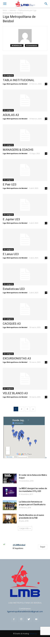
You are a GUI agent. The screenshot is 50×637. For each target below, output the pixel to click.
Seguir (42, 547)
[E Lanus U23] (25, 240)
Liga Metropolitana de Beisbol (15, 84)
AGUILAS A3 (11, 115)
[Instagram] (21, 619)
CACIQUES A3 (12, 323)
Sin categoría (8, 75)
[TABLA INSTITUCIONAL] (25, 66)
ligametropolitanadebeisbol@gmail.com (25, 611)
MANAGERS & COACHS (18, 149)
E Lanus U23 (11, 254)
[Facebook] (14, 619)
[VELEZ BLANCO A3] (25, 379)
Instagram (8, 537)
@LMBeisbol (19, 545)
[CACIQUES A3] (25, 309)
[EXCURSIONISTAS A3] (25, 344)
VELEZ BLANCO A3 (15, 393)
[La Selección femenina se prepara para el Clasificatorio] (10, 505)
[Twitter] (29, 619)
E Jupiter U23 (11, 219)
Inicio (5, 10)
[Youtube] (36, 619)
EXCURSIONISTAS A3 (17, 358)
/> (46, 458)
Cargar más (24, 528)
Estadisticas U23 (14, 289)
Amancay (33, 633)
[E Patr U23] (25, 170)
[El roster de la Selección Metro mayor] (10, 478)
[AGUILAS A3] (25, 100)
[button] (46, 4)
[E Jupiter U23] (25, 205)
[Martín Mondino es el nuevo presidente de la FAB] (10, 518)
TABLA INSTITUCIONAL (18, 80)
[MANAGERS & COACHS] (25, 135)
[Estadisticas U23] (25, 274)
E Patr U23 (9, 184)
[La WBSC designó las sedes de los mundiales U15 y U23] (10, 492)
